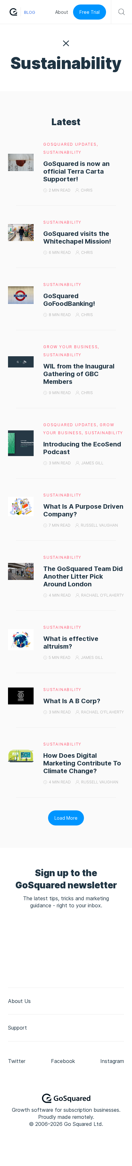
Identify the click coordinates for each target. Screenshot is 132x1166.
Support (17, 1027)
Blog (29, 12)
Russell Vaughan (99, 525)
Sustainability (62, 152)
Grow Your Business (70, 346)
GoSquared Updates (70, 144)
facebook (63, 1061)
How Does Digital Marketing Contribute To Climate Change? (82, 763)
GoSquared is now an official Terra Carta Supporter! (76, 171)
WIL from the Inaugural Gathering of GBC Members (78, 373)
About (61, 12)
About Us (19, 1001)
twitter (16, 1061)
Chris (87, 190)
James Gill (92, 463)
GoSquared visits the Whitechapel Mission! (77, 237)
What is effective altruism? (70, 642)
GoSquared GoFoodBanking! (69, 299)
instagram (112, 1061)
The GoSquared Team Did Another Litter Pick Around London (83, 576)
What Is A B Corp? (71, 701)
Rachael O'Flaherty (102, 595)
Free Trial (89, 12)
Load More (66, 818)
